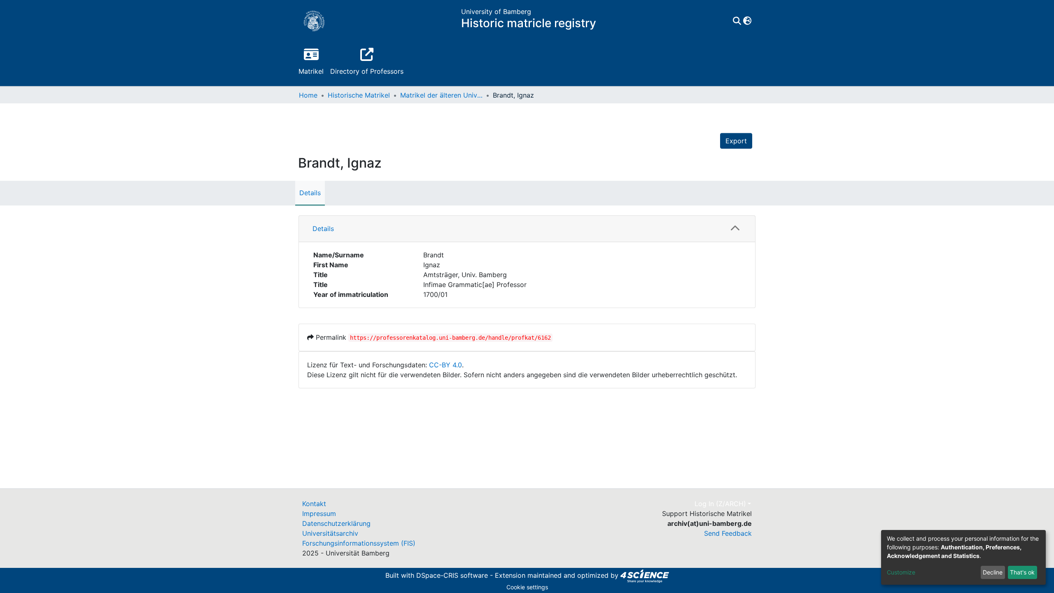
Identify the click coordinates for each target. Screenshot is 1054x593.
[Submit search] (737, 21)
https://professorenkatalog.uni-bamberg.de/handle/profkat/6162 (450, 337)
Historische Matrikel (359, 95)
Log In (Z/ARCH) (720, 504)
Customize (901, 572)
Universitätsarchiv (330, 533)
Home (308, 95)
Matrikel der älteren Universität (441, 95)
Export (736, 141)
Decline (993, 572)
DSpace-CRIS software (452, 575)
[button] (747, 21)
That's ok (1022, 572)
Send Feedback (728, 533)
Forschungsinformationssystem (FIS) (358, 543)
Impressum (319, 513)
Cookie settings (527, 587)
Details (310, 193)
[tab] (527, 229)
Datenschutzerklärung (336, 523)
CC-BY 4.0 (445, 365)
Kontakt (314, 504)
